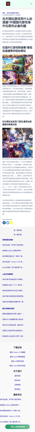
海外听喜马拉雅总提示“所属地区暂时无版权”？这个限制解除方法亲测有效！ (13, 279)
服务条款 (18, 376)
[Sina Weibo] (11, 222)
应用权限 (18, 385)
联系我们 (18, 389)
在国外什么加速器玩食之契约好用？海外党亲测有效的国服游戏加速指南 (13, 319)
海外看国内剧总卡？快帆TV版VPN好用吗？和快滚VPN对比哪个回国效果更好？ (13, 256)
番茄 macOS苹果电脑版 (17, 357)
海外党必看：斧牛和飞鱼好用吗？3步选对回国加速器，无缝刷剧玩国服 (13, 245)
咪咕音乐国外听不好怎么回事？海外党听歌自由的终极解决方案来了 (13, 290)
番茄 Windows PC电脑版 (17, 352)
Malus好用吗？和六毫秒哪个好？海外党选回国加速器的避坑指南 (13, 267)
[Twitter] (7, 222)
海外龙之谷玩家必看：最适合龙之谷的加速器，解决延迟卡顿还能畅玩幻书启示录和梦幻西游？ (13, 325)
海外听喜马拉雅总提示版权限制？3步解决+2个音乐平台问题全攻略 (13, 296)
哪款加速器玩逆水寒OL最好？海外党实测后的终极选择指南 (13, 314)
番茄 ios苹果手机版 (17, 361)
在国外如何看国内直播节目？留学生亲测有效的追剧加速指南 (13, 302)
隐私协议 (18, 380)
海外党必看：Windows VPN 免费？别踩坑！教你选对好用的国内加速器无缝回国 (13, 262)
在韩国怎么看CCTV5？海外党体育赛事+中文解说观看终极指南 (13, 285)
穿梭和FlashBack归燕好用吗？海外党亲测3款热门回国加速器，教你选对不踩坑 (13, 250)
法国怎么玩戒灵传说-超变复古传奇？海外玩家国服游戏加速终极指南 (13, 330)
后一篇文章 (18, 234)
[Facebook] (4, 222)
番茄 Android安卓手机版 (17, 366)
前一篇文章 (18, 230)
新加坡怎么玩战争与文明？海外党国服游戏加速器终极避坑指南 (13, 336)
